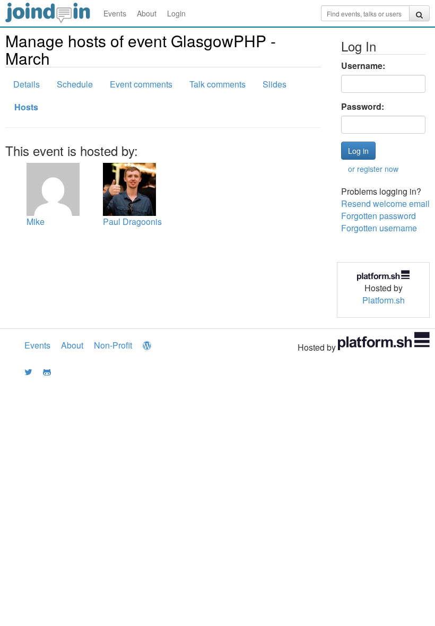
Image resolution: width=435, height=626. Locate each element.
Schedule (75, 84)
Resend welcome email (385, 203)
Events (114, 13)
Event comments (141, 84)
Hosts (26, 107)
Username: (363, 66)
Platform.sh (383, 300)
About (146, 13)
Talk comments (217, 84)
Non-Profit (113, 345)
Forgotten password (378, 216)
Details (26, 84)
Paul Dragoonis (132, 221)
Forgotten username (379, 228)
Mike (36, 221)
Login (176, 13)
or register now (373, 168)
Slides (274, 84)
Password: (362, 106)
